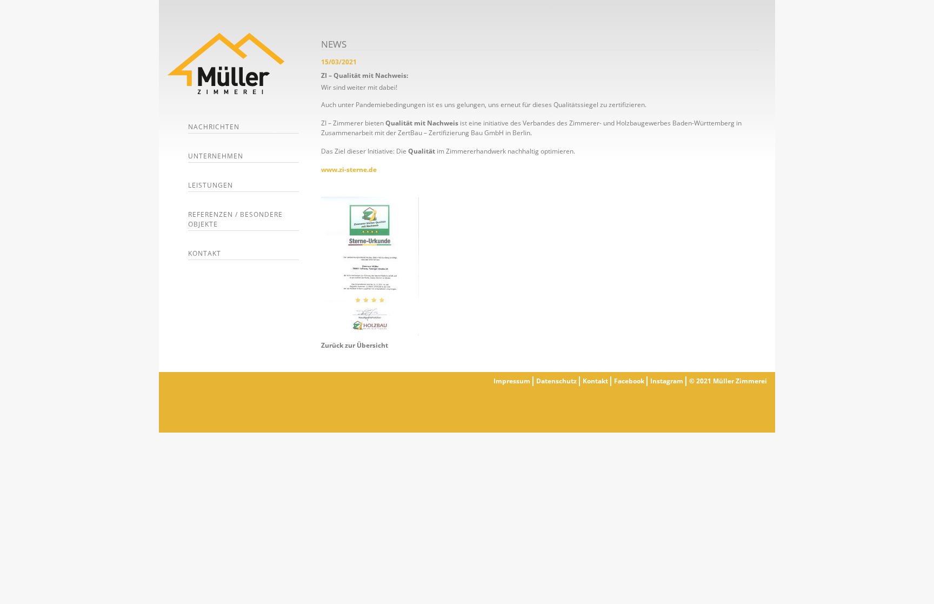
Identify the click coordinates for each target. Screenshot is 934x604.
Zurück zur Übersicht (354, 345)
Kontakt (204, 253)
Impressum (511, 381)
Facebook (629, 381)
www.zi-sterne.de (349, 169)
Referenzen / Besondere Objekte (235, 219)
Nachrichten (213, 126)
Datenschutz (556, 381)
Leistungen (210, 185)
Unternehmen (215, 156)
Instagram (666, 381)
